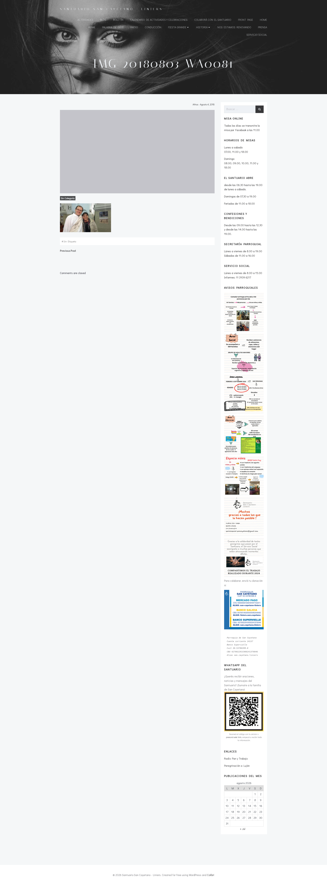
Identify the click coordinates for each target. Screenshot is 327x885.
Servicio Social (256, 34)
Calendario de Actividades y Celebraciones (159, 19)
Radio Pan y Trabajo (236, 758)
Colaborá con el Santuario (212, 19)
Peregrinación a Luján (237, 765)
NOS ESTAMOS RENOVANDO (234, 27)
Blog (103, 19)
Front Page (245, 19)
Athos (195, 104)
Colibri (210, 875)
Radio (134, 27)
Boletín (118, 19)
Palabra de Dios (113, 27)
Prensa (262, 27)
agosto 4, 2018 (207, 104)
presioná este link (233, 737)
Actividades (85, 19)
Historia (202, 27)
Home (263, 19)
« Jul (242, 829)
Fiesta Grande (177, 27)
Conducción (153, 27)
